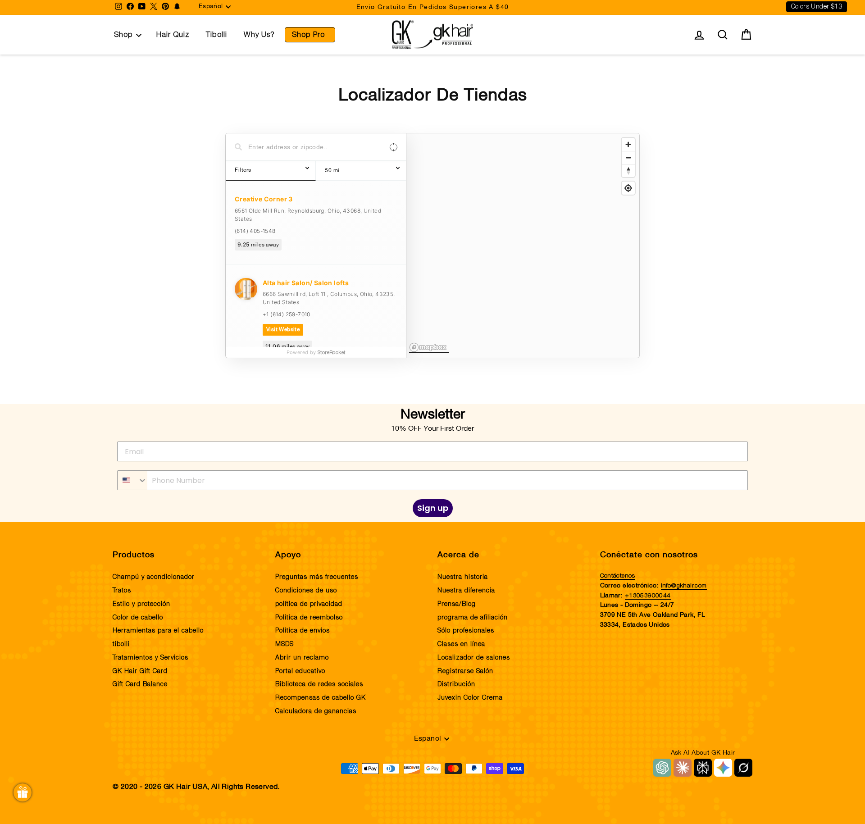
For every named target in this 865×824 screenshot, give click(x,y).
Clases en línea (461, 644)
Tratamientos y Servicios (150, 658)
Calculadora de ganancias (315, 711)
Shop (123, 34)
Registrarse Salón (465, 671)
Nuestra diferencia (466, 590)
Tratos (122, 590)
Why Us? (259, 34)
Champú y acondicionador (154, 577)
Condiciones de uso (306, 590)
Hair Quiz (172, 34)
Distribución (456, 684)
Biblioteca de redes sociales (319, 684)
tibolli (121, 644)
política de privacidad (308, 604)
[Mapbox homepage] (429, 347)
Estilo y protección (141, 604)
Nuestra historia (462, 577)
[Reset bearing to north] (628, 170)
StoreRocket (331, 352)
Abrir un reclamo (302, 658)
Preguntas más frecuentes (316, 577)
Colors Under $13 (816, 7)
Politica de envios (302, 631)
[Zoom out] (628, 157)
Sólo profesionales (465, 631)
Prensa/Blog (456, 604)
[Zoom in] (628, 144)
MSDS (284, 644)
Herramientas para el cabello (158, 631)
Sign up (432, 508)
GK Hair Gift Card (140, 671)
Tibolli (216, 34)
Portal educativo (300, 671)
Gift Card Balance (140, 684)
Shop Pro (308, 34)
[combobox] (132, 480)
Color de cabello (138, 618)
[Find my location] (628, 188)
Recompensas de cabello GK (320, 698)
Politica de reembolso (309, 618)
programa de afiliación (472, 618)
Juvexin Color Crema (470, 698)
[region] (522, 245)
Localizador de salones (473, 658)
